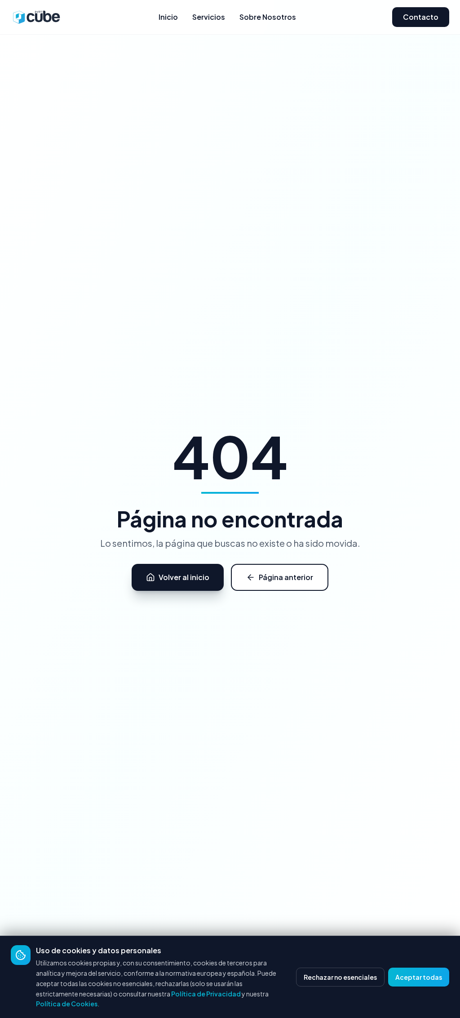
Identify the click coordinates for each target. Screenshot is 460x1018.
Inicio (168, 17)
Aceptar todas (418, 977)
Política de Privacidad (206, 994)
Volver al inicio (184, 577)
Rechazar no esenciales (340, 977)
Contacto (420, 17)
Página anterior (286, 577)
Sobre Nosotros (267, 17)
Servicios (208, 17)
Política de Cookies (66, 1004)
